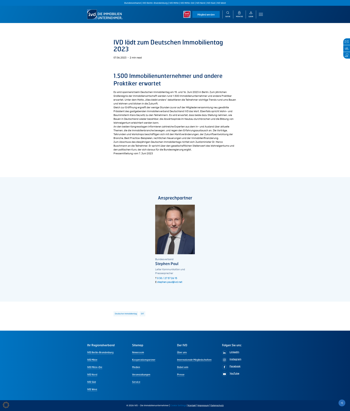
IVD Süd (211, 3)
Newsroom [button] (138, 352)
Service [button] (136, 381)
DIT (142, 314)
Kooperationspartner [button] (143, 359)
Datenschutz (217, 405)
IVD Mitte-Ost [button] (94, 367)
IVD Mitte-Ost (187, 3)
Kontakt (192, 405)
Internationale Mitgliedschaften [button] (194, 359)
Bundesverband (132, 3)
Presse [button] (180, 374)
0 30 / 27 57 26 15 (167, 278)
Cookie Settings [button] (178, 405)
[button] (261, 14)
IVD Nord (200, 3)
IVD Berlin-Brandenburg (155, 3)
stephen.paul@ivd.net (169, 282)
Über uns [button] (182, 352)
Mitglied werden (206, 14)
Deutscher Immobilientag (126, 314)
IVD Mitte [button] (92, 359)
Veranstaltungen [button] (141, 374)
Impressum (203, 405)
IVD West (221, 3)
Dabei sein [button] (182, 367)
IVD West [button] (92, 389)
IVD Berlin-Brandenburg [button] (100, 352)
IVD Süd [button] (91, 381)
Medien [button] (136, 367)
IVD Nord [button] (92, 374)
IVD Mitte (174, 3)
